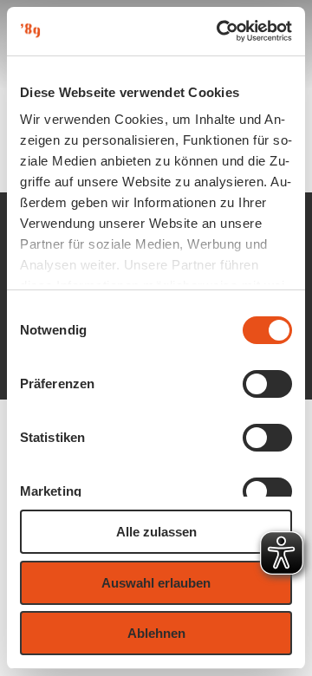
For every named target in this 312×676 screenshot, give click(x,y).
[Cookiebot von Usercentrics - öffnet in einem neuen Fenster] (220, 31)
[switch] (267, 384)
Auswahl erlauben (156, 582)
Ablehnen (156, 633)
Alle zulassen (156, 531)
